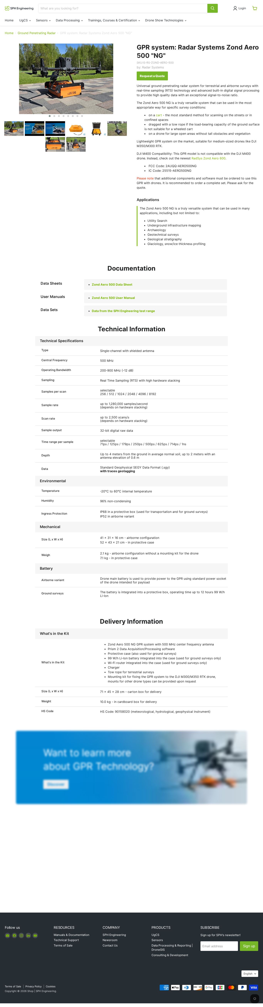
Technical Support (66, 940)
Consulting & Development (170, 955)
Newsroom (110, 940)
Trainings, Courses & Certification (113, 20)
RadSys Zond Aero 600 (208, 158)
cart (159, 115)
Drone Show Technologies (164, 20)
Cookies (50, 986)
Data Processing (68, 20)
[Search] (212, 8)
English (248, 973)
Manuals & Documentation (71, 935)
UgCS (24, 20)
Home (9, 20)
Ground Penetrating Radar (37, 33)
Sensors (42, 20)
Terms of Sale (63, 945)
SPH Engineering (114, 935)
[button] (240, 8)
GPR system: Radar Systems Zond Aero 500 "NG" (198, 51)
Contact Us (110, 945)
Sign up (249, 946)
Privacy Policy (33, 986)
